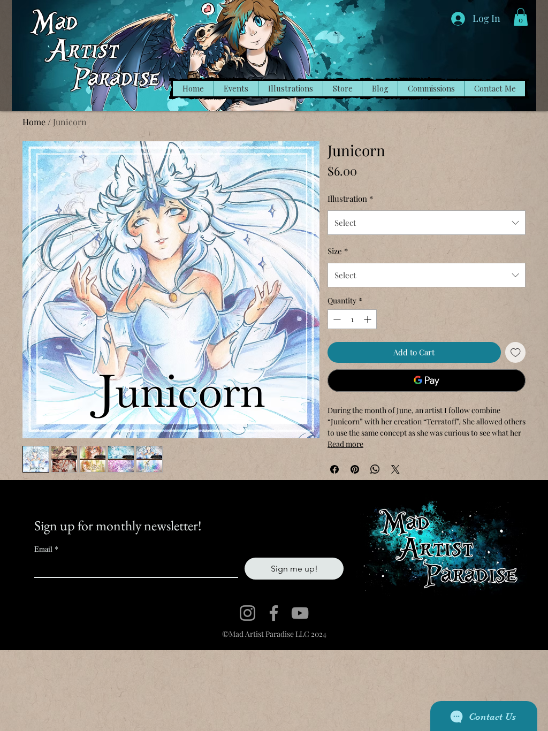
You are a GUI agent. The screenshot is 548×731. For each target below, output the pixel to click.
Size (338, 251)
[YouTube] (300, 613)
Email (46, 548)
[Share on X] (395, 469)
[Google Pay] (427, 380)
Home (33, 121)
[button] (520, 17)
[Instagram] (247, 613)
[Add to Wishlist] (515, 352)
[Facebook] (273, 613)
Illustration (350, 198)
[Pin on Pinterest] (354, 469)
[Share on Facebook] (334, 469)
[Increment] (368, 319)
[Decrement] (335, 319)
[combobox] (427, 222)
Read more (345, 444)
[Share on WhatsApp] (375, 469)
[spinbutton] (352, 319)
